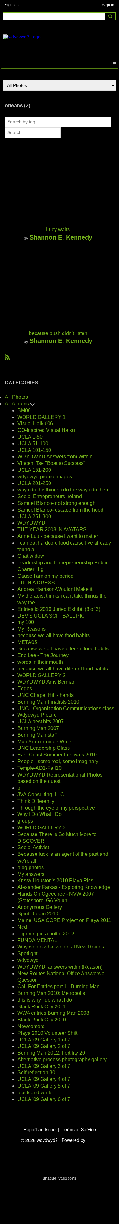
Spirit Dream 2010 (37, 913)
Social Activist (33, 847)
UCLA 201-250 (34, 483)
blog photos (30, 867)
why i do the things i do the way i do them (63, 489)
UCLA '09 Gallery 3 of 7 (43, 1066)
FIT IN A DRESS (36, 582)
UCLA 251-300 (34, 516)
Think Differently (35, 801)
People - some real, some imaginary (57, 761)
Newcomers (30, 1026)
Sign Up (12, 5)
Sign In (108, 5)
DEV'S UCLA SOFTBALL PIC (51, 616)
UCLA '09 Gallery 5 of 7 (43, 1086)
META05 (27, 642)
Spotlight (27, 953)
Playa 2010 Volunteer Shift (47, 1033)
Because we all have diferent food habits (63, 648)
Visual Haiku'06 (35, 423)
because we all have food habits (53, 635)
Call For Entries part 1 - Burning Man (58, 986)
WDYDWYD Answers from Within (55, 456)
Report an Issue (39, 1129)
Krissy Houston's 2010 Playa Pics (55, 880)
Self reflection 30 (36, 1072)
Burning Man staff (37, 735)
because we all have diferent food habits (62, 668)
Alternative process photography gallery (62, 1059)
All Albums (17, 403)
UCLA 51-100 (32, 443)
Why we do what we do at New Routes (60, 946)
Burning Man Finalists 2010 (48, 702)
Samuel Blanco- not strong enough (56, 503)
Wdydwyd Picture (37, 715)
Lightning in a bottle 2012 (45, 933)
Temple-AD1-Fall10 (39, 768)
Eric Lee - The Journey (43, 655)
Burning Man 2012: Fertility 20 (51, 1053)
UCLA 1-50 (30, 437)
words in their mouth (40, 662)
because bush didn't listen (58, 333)
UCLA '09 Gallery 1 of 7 (43, 1039)
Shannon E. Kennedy (61, 237)
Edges (24, 688)
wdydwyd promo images (44, 476)
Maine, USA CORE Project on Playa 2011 (64, 920)
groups (25, 821)
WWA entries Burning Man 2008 (53, 1013)
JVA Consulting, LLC (40, 794)
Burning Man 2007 (38, 728)
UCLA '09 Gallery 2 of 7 (43, 1046)
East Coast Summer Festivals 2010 (57, 754)
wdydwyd (28, 960)
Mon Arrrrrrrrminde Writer (45, 741)
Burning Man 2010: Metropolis (51, 993)
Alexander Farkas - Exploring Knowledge (63, 887)
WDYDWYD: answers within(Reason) (59, 967)
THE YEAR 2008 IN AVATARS (52, 529)
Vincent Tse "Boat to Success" (51, 463)
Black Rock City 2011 (41, 1006)
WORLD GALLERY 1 (41, 417)
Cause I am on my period (45, 576)
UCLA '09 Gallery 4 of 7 (43, 1079)
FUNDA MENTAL (37, 940)
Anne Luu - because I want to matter (57, 536)
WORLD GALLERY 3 (41, 827)
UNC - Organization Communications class (65, 708)
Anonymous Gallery (39, 907)
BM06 (24, 410)
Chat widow (30, 556)
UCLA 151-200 (34, 470)
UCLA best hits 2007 (40, 721)
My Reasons (31, 629)
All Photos (16, 397)
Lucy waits (58, 229)
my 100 (25, 622)
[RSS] (7, 357)
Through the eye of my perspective (56, 808)
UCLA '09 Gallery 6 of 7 (43, 1099)
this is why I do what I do (44, 1000)
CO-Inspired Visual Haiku (46, 430)
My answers (30, 874)
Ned (22, 927)
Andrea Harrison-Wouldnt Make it (54, 589)
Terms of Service (79, 1129)
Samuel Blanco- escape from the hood (60, 509)
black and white (35, 1092)
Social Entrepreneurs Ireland (49, 496)
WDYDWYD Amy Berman (46, 681)
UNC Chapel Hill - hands (45, 695)
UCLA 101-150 (34, 450)
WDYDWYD (31, 523)
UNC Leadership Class (43, 748)
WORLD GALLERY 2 (41, 675)
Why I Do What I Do (39, 814)
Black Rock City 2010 (41, 1019)
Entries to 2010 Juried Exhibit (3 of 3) (58, 609)
